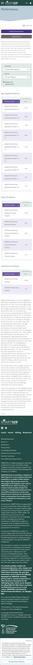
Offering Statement (7, 439)
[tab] (16, 31)
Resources (27, 432)
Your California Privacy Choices (11, 459)
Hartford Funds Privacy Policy (11, 453)
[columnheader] (11, 99)
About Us (4, 442)
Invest (10, 432)
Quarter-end (9, 84)
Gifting (18, 432)
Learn (3, 432)
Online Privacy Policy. (20, 657)
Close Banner (29, 640)
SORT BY (7, 74)
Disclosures (5, 445)
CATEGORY (8, 66)
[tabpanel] (16, 228)
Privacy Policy (5, 448)
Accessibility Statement (8, 450)
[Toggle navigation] (2, 3)
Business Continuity (7, 456)
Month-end (9, 82)
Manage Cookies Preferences (16, 661)
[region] (16, 651)
